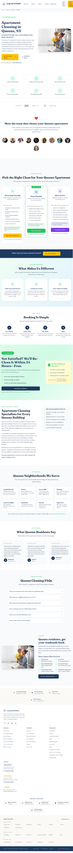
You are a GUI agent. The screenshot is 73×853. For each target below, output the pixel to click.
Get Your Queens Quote (47, 676)
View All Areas (64, 819)
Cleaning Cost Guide (54, 749)
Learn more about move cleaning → (60, 233)
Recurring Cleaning (8, 733)
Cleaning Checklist (54, 736)
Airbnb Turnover (7, 747)
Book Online (52, 731)
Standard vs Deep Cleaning (56, 755)
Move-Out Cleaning (8, 741)
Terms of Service (44, 848)
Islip (61, 834)
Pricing (46, 4)
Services (26, 4)
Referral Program (53, 741)
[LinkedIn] (15, 723)
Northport (29, 834)
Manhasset (29, 824)
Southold (29, 842)
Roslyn (39, 824)
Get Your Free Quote (8, 57)
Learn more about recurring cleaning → (12, 240)
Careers (28, 744)
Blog (50, 747)
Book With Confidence (20, 388)
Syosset (51, 824)
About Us (28, 731)
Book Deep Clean (36, 230)
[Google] (12, 723)
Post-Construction (8, 744)
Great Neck (18, 824)
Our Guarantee (30, 739)
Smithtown (18, 834)
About (39, 4)
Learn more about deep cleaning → (36, 234)
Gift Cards (51, 744)
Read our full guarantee (25, 392)
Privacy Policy (36, 848)
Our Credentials (30, 733)
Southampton (7, 842)
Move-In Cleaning (7, 739)
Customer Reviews (31, 741)
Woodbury (6, 827)
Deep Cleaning (7, 736)
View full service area (59, 514)
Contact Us (29, 747)
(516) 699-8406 (63, 4)
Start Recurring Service (12, 235)
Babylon (51, 834)
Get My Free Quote (50, 253)
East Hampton (18, 842)
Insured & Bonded (30, 736)
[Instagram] (8, 723)
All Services (6, 731)
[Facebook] (4, 723)
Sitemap (51, 848)
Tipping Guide (52, 757)
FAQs (50, 739)
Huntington (6, 834)
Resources (53, 4)
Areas (33, 4)
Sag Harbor (40, 842)
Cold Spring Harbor (42, 834)
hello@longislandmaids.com (10, 791)
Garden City (7, 824)
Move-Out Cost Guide (55, 752)
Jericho (62, 824)
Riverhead (51, 842)
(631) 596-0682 (9, 782)
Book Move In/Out (60, 230)
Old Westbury (18, 827)
